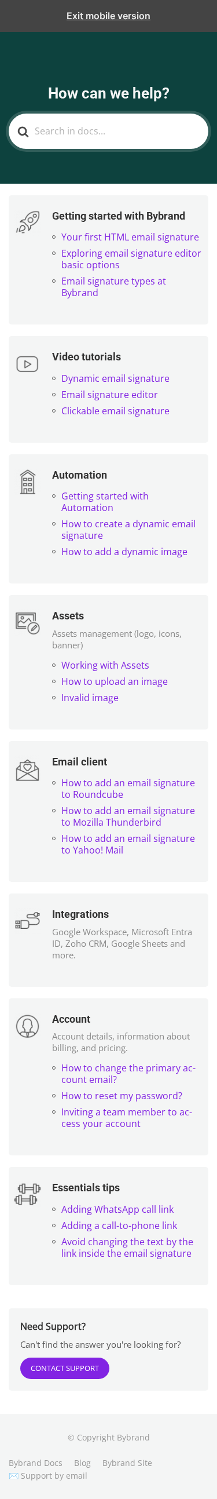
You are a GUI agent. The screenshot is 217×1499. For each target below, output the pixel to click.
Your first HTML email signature (130, 237)
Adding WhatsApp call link (117, 1209)
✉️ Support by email (48, 1475)
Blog (82, 1462)
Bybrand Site (127, 1462)
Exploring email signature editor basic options (131, 259)
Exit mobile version (108, 15)
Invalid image (90, 697)
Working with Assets (105, 665)
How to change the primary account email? (128, 1073)
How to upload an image (114, 681)
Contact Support (65, 1368)
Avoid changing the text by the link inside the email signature (127, 1247)
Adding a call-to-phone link (119, 1225)
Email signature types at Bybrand (113, 286)
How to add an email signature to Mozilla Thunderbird (128, 816)
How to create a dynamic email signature (128, 529)
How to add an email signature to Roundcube (128, 788)
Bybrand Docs (35, 1462)
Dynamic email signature (115, 378)
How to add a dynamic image (124, 551)
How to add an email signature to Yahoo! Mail (128, 844)
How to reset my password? (121, 1096)
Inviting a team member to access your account (126, 1117)
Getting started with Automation (105, 501)
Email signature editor (109, 394)
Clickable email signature (115, 411)
